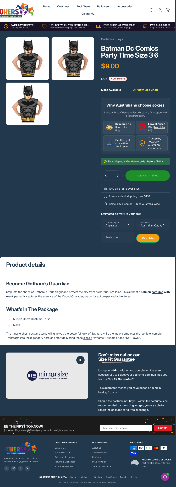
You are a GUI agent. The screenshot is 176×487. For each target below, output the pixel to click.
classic (87, 338)
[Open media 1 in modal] (27, 58)
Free (115, 130)
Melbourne (84, 477)
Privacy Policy (98, 461)
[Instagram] (13, 468)
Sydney (72, 477)
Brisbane (97, 477)
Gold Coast (110, 477)
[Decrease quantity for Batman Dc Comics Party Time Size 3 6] (103, 176)
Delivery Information (64, 457)
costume (157, 292)
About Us (95, 448)
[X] (27, 468)
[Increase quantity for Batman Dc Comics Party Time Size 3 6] (116, 176)
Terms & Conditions (100, 466)
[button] (79, 360)
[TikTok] (20, 468)
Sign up (160, 428)
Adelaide (122, 477)
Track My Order (61, 452)
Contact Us (59, 448)
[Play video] (46, 375)
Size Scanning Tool (63, 466)
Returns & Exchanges (64, 461)
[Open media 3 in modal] (27, 101)
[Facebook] (6, 468)
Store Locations (98, 452)
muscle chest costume (26, 333)
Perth (132, 477)
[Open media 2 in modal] (71, 58)
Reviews (95, 457)
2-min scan (119, 146)
